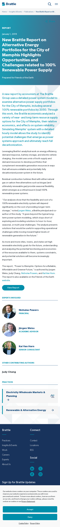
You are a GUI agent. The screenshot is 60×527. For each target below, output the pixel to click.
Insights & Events (15, 12)
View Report (13, 287)
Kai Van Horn (49, 273)
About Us (6, 464)
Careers (5, 454)
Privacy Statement (28, 501)
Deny (30, 517)
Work (4, 450)
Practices (6, 440)
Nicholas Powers (29, 273)
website (6, 280)
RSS (32, 450)
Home (4, 12)
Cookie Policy (24, 523)
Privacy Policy (35, 523)
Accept (30, 509)
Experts (5, 459)
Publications (29, 12)
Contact (33, 440)
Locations (34, 445)
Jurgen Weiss (24, 210)
